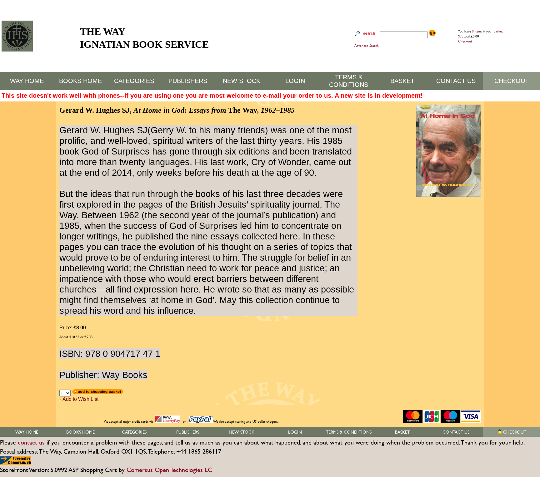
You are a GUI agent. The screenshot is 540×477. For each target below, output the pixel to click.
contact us (31, 442)
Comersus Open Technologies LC (169, 469)
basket (498, 31)
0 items (477, 31)
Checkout (465, 41)
